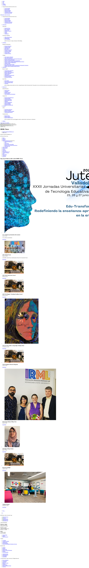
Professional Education (8, 77)
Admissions (4, 67)
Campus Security (5, 553)
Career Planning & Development (10, 94)
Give (3, 3)
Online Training (5, 147)
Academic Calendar (8, 50)
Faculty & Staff (7, 9)
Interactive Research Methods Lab (8, 131)
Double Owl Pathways (8, 49)
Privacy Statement (5, 560)
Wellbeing (6, 101)
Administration (7, 38)
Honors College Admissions (9, 72)
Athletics (3, 121)
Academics (4, 42)
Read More (4, 239)
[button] (7, 123)
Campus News (4, 542)
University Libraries (8, 51)
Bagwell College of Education (9, 59)
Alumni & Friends (7, 11)
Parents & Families (8, 10)
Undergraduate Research (9, 112)
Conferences (7, 33)
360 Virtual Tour (7, 146)
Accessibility (4, 556)
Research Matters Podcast (9, 117)
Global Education (5, 554)
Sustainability (4, 555)
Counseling (6, 91)
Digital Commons (7, 116)
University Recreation (8, 99)
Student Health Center (8, 100)
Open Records (4, 564)
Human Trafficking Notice (6, 565)
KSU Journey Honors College (9, 64)
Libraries (3, 547)
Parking (3, 535)
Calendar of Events (5, 152)
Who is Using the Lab (6, 151)
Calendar (7, 122)
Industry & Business (8, 110)
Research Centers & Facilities (9, 111)
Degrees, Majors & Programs (7, 550)
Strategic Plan (7, 30)
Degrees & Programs (8, 46)
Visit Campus (7, 80)
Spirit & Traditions (8, 103)
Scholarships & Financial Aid (9, 75)
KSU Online (7, 48)
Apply (3, 1)
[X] (45, 517)
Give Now (4, 156)
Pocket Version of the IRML (9, 144)
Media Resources (5, 536)
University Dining (7, 98)
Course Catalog (7, 52)
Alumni (6, 31)
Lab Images (4, 150)
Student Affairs (7, 90)
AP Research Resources (8, 141)
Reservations (4, 154)
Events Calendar (7, 93)
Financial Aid (4, 549)
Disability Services (8, 92)
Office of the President (8, 37)
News (3, 153)
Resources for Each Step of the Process (11, 145)
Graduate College (7, 63)
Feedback (4, 563)
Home (3, 137)
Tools (5, 142)
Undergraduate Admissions (9, 70)
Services (3, 139)
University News (7, 28)
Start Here (4, 138)
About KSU (4, 24)
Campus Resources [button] (5, 6)
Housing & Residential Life (9, 97)
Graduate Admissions (8, 71)
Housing (3, 548)
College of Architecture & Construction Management (13, 58)
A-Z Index (4, 540)
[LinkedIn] (45, 518)
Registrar (3, 551)
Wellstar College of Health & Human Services (12, 66)
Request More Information (9, 81)
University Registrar (8, 76)
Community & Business (8, 12)
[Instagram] (45, 519)
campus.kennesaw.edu (8, 13)
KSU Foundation (7, 39)
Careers (6, 32)
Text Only (4, 566)
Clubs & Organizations (8, 102)
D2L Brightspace (5, 543)
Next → (3, 510)
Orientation (6, 83)
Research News (7, 115)
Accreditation (4, 561)
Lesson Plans (7, 143)
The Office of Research (8, 109)
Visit (3, 2)
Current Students (7, 8)
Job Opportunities (5, 552)
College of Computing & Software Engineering (12, 60)
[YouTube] (45, 520)
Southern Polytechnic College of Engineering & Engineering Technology (16, 65)
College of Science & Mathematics (10, 62)
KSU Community (7, 29)
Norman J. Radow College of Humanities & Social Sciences (14, 61)
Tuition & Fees (7, 74)
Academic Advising (8, 53)
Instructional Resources (6, 140)
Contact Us (4, 155)
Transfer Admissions (8, 73)
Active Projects (4, 148)
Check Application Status (9, 82)
